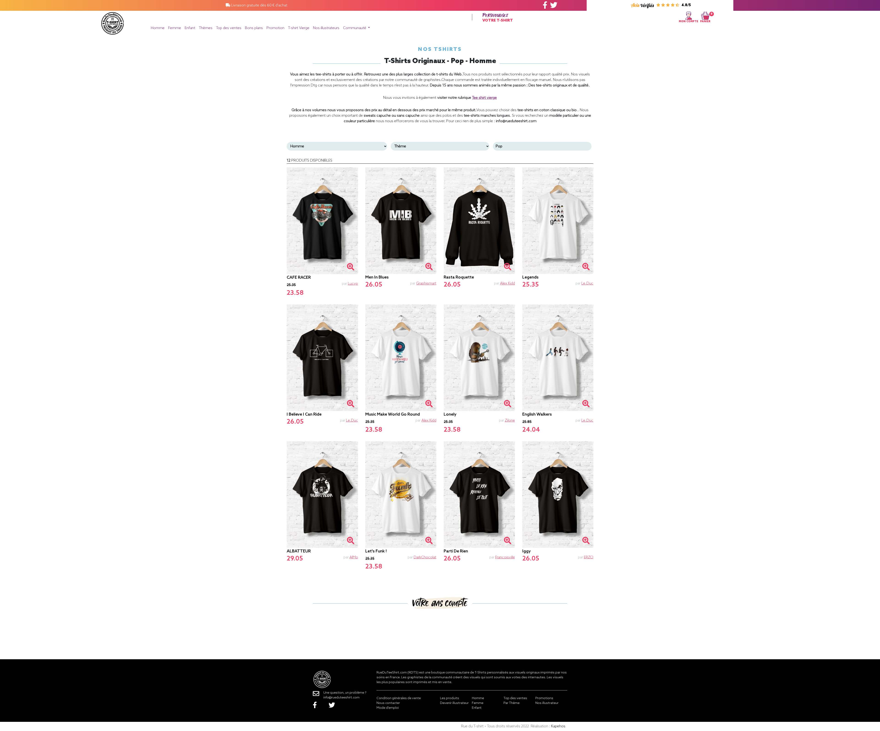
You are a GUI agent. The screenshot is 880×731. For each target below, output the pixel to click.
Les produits (449, 698)
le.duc (587, 283)
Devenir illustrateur (454, 703)
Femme (174, 28)
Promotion (275, 28)
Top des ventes (228, 28)
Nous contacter (388, 703)
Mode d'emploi (388, 708)
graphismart (426, 283)
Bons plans (254, 28)
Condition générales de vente (399, 698)
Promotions (544, 698)
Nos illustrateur (546, 703)
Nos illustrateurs (326, 28)
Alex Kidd (507, 283)
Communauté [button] (355, 28)
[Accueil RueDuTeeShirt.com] (112, 22)
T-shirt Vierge (298, 28)
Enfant (190, 28)
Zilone (510, 420)
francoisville (505, 557)
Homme (158, 28)
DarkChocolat (425, 557)
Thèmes (205, 28)
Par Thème (511, 703)
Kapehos (558, 726)
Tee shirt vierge (484, 98)
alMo (353, 557)
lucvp (353, 283)
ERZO (588, 557)
